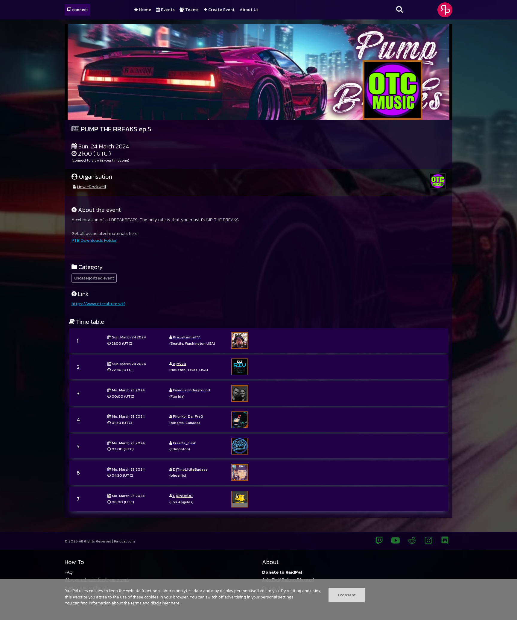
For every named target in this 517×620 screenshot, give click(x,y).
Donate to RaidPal (282, 572)
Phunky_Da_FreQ (187, 416)
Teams (191, 10)
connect (79, 10)
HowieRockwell (91, 186)
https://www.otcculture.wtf (98, 303)
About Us (249, 10)
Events (167, 10)
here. (175, 603)
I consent (347, 595)
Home (144, 10)
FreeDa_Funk (184, 443)
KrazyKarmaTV (186, 337)
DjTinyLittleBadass (190, 469)
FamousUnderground (191, 390)
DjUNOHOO (182, 496)
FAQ (69, 572)
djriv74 (179, 364)
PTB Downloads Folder (94, 240)
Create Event (221, 10)
